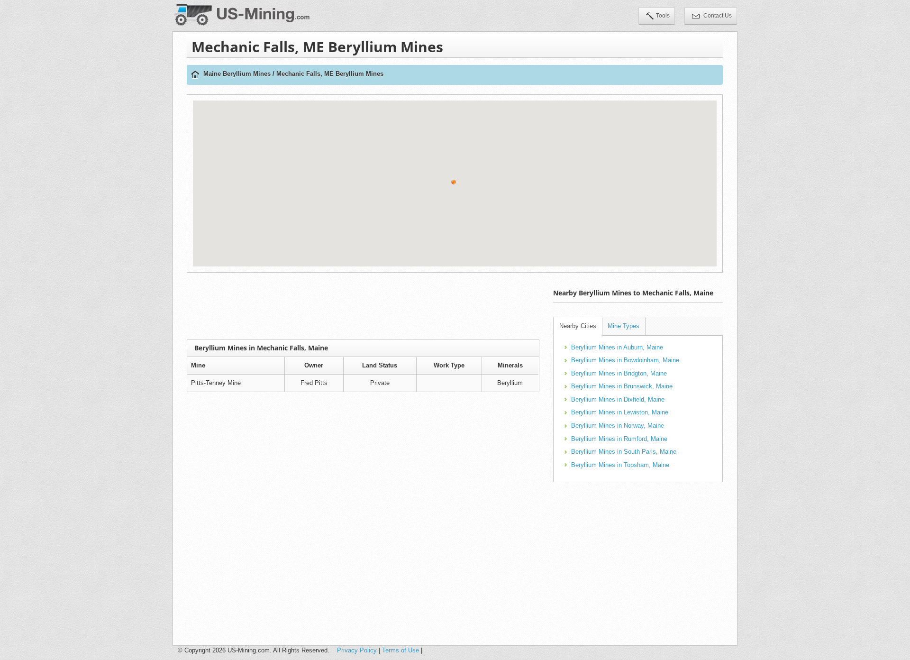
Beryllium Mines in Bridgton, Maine (619, 373)
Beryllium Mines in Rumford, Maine (619, 438)
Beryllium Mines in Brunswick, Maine (622, 386)
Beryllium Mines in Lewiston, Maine (619, 412)
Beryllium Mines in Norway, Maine (617, 425)
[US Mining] (195, 75)
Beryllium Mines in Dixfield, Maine (617, 399)
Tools (663, 15)
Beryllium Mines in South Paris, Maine (623, 451)
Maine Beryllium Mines (237, 73)
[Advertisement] (363, 305)
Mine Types (623, 326)
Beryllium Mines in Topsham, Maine (620, 464)
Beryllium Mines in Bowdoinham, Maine (625, 360)
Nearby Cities (577, 326)
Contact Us (717, 15)
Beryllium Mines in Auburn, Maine (617, 347)
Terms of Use (400, 650)
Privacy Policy (357, 650)
